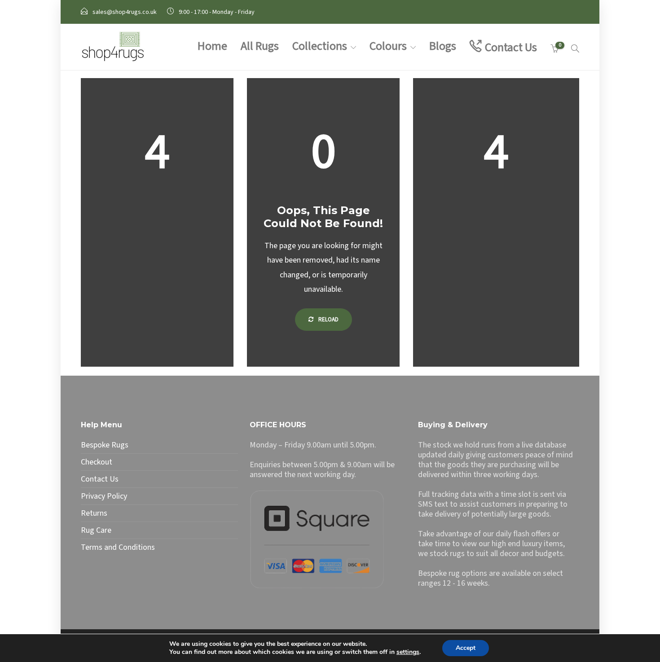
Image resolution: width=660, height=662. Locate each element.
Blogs (442, 46)
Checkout (96, 462)
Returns (94, 513)
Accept (465, 648)
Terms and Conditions (118, 547)
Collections (319, 46)
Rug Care (96, 530)
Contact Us (511, 47)
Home (212, 46)
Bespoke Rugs (104, 445)
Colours (388, 46)
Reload (328, 320)
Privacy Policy (104, 496)
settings (407, 652)
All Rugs (260, 46)
